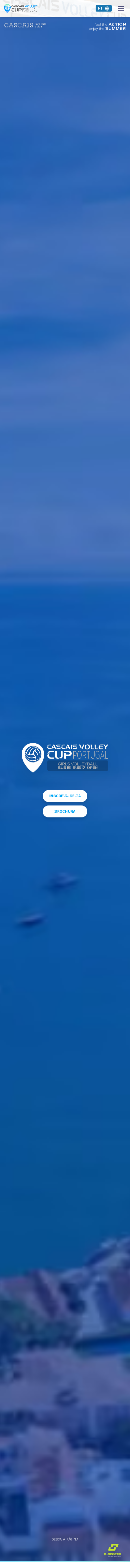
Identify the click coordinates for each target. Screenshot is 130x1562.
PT (100, 8)
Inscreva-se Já (65, 796)
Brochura (64, 811)
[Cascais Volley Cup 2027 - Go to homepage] (20, 8)
